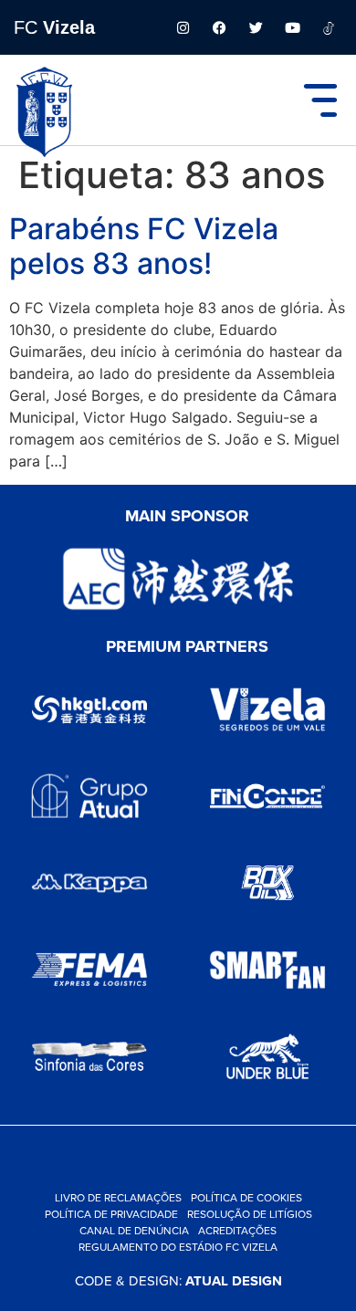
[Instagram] (182, 27)
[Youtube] (292, 27)
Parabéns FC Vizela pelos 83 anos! (143, 246)
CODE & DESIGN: (178, 1280)
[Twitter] (255, 27)
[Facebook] (219, 27)
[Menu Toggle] (320, 100)
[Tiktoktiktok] (328, 27)
